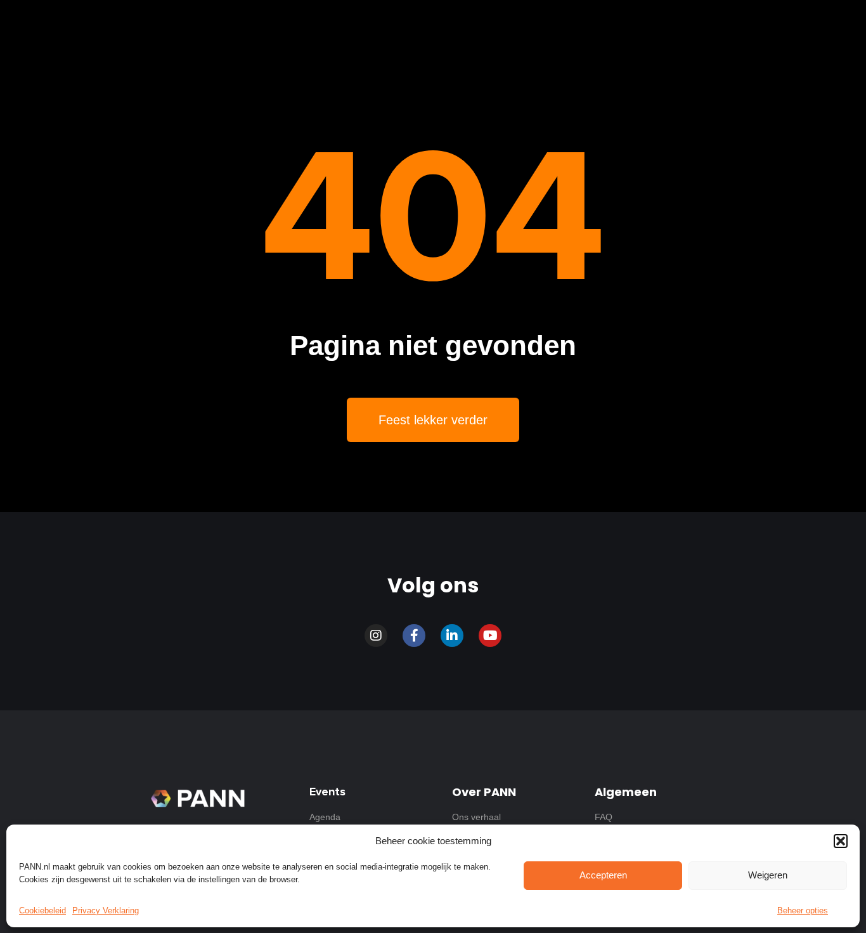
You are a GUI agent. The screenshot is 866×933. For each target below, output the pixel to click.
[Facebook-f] (414, 635)
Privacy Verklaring (105, 910)
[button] (840, 841)
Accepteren (603, 875)
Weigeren (767, 875)
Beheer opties (802, 910)
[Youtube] (490, 635)
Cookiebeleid (42, 910)
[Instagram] (376, 635)
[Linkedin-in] (452, 635)
